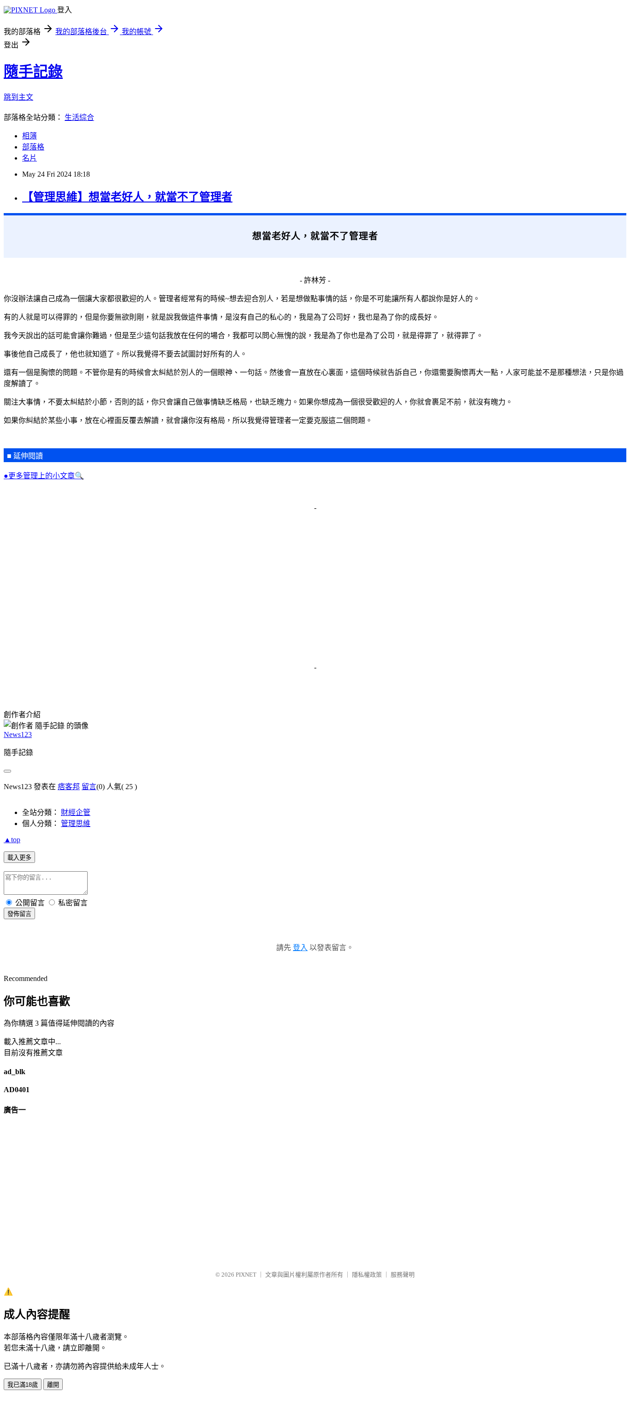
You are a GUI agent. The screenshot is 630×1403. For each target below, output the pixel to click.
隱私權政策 (367, 1274)
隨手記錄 (33, 71)
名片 (29, 158)
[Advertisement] (280, 583)
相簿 (29, 136)
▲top (12, 840)
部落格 (33, 147)
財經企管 (75, 812)
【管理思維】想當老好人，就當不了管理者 (127, 197)
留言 (89, 787)
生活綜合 (79, 117)
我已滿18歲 (22, 1384)
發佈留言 (19, 913)
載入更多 (19, 857)
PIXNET (246, 1274)
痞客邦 (69, 787)
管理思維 (75, 823)
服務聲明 (403, 1274)
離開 (53, 1384)
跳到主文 (18, 97)
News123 (18, 734)
